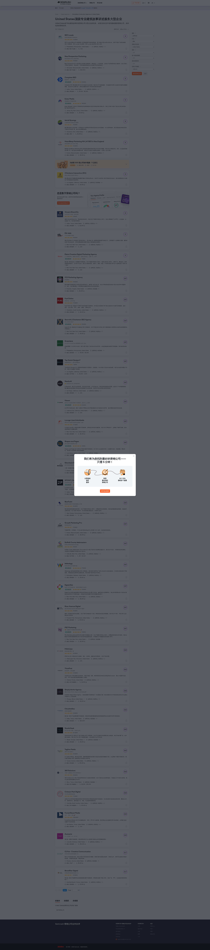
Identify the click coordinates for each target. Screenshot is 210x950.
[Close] (134, 456)
